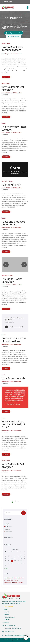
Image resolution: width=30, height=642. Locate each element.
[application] (15, 327)
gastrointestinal (8, 580)
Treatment (8, 532)
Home (5, 609)
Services (6, 614)
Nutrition (8, 43)
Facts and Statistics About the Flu (13, 223)
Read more (6, 77)
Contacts (6, 620)
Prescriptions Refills (9, 617)
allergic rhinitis (8, 578)
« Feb (6, 568)
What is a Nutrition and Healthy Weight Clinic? (13, 424)
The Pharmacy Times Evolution (14, 128)
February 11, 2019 (5, 344)
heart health (7, 582)
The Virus (20, 582)
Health (3, 43)
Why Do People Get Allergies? (13, 88)
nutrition (14, 582)
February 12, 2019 (6, 53)
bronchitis (21, 578)
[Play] (6, 327)
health (16, 580)
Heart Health (5, 181)
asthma (15, 578)
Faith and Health (11, 184)
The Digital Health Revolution (12, 280)
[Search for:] (15, 513)
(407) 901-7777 (9, 632)
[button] (27, 7)
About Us (6, 612)
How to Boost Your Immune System (12, 48)
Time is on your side (13, 378)
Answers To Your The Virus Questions (14, 340)
